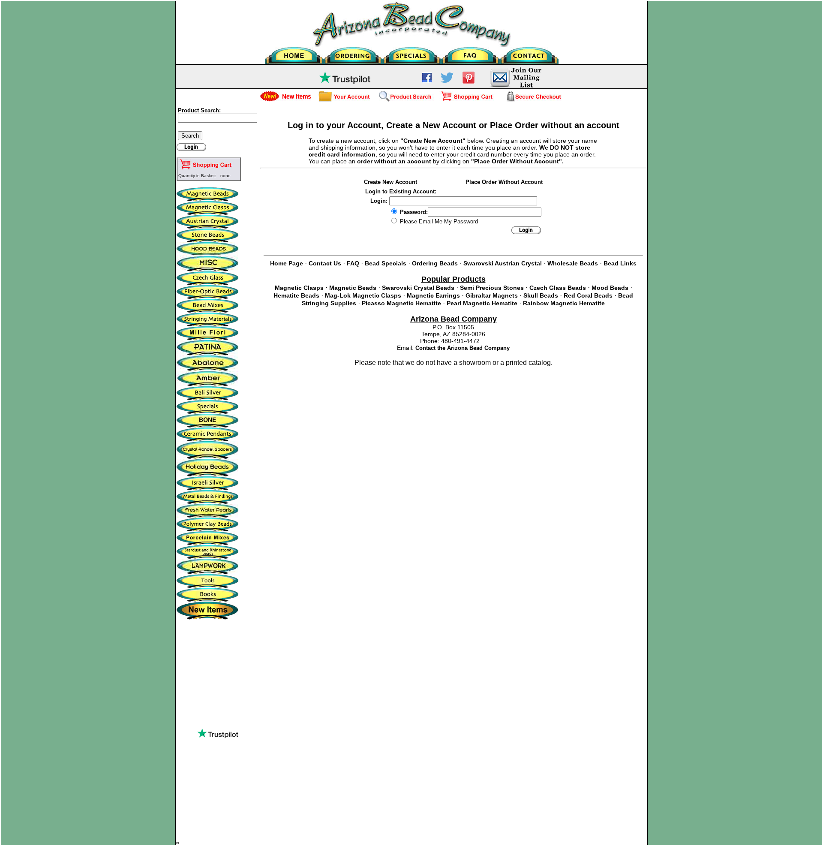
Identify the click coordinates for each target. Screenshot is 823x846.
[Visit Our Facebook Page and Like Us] (427, 80)
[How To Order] (353, 53)
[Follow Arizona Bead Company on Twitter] (447, 80)
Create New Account (390, 182)
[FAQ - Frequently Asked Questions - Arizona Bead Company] (470, 53)
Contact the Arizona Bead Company (462, 348)
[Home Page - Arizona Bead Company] (294, 53)
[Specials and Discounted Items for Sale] (411, 53)
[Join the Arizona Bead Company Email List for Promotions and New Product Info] (515, 86)
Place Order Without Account (504, 182)
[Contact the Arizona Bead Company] (529, 53)
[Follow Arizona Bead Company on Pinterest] (468, 81)
